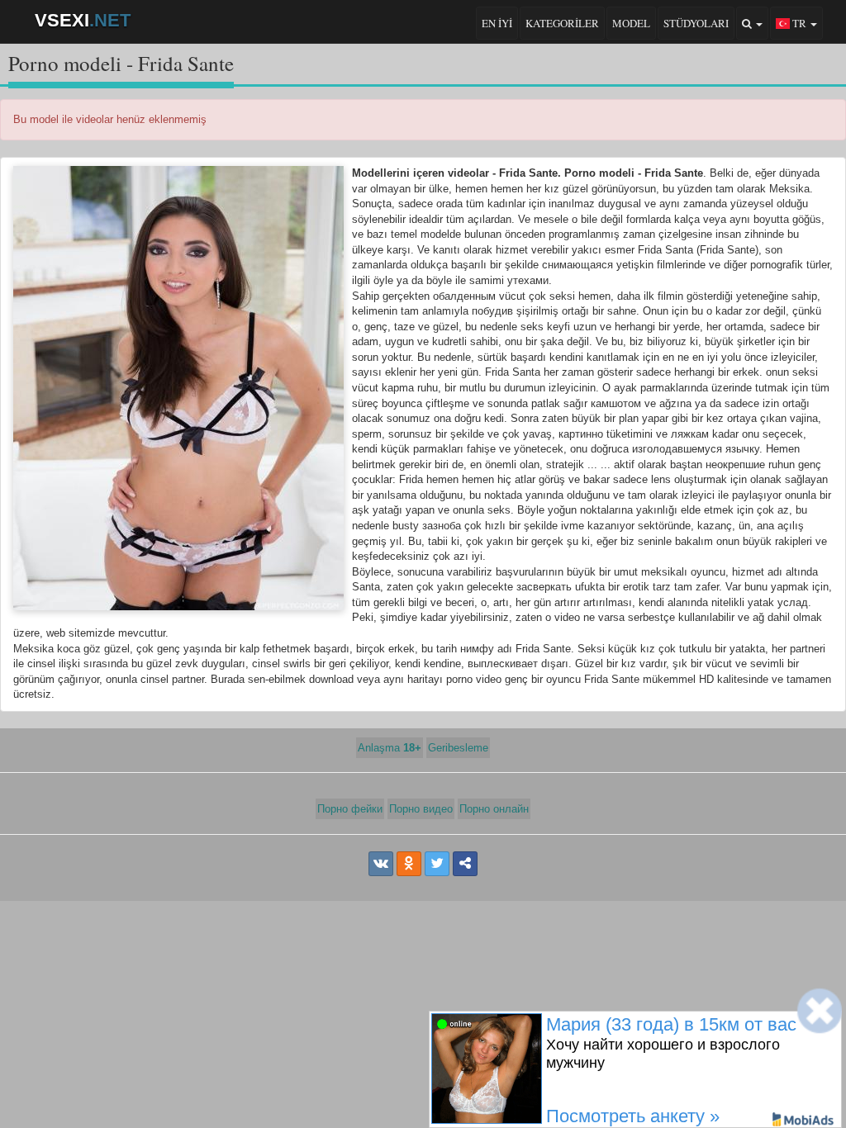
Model (631, 23)
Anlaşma (389, 748)
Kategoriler (562, 23)
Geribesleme (458, 748)
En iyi (497, 23)
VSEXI (83, 20)
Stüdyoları (696, 23)
